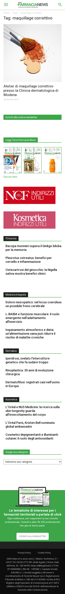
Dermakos (11, 351)
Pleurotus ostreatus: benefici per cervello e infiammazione (29, 259)
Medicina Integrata (16, 294)
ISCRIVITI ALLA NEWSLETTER (32, 536)
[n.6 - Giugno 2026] (52, 161)
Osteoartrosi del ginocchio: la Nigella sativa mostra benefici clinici (31, 271)
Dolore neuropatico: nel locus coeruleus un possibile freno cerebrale (34, 304)
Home (6, 12)
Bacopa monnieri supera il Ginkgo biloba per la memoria (33, 248)
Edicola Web (10, 177)
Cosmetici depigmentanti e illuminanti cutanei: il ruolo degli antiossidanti (32, 436)
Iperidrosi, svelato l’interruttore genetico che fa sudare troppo (28, 360)
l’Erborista (11, 238)
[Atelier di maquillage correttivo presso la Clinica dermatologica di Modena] (32, 53)
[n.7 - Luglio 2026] (32, 161)
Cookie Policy (44, 552)
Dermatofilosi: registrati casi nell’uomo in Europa (33, 384)
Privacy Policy (24, 552)
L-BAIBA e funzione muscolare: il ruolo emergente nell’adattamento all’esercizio (32, 317)
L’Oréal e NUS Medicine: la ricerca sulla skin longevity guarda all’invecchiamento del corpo (33, 410)
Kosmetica (11, 399)
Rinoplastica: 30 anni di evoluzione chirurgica (30, 372)
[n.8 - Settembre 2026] (12, 161)
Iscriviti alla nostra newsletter (21, 117)
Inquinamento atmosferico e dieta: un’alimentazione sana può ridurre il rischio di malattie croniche (30, 333)
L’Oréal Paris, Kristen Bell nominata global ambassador (30, 424)
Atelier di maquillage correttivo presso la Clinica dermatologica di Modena (30, 90)
